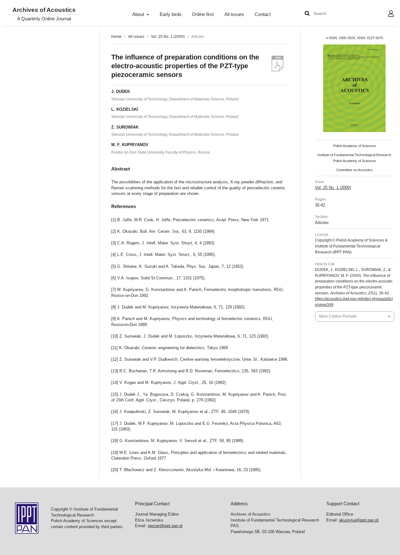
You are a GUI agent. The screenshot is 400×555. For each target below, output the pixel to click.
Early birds (171, 14)
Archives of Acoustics (44, 10)
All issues (234, 14)
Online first (203, 14)
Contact (263, 14)
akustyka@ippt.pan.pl (358, 520)
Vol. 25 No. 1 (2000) (168, 36)
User (386, 14)
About (138, 14)
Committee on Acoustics (354, 170)
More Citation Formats (338, 316)
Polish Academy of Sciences (354, 146)
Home (116, 36)
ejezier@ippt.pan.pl (165, 525)
